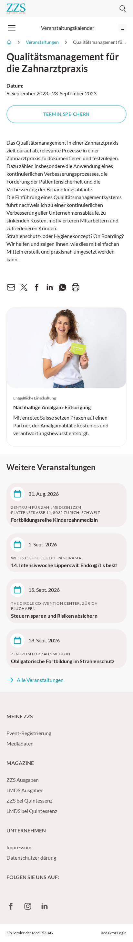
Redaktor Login (114, 932)
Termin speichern (66, 114)
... (122, 28)
